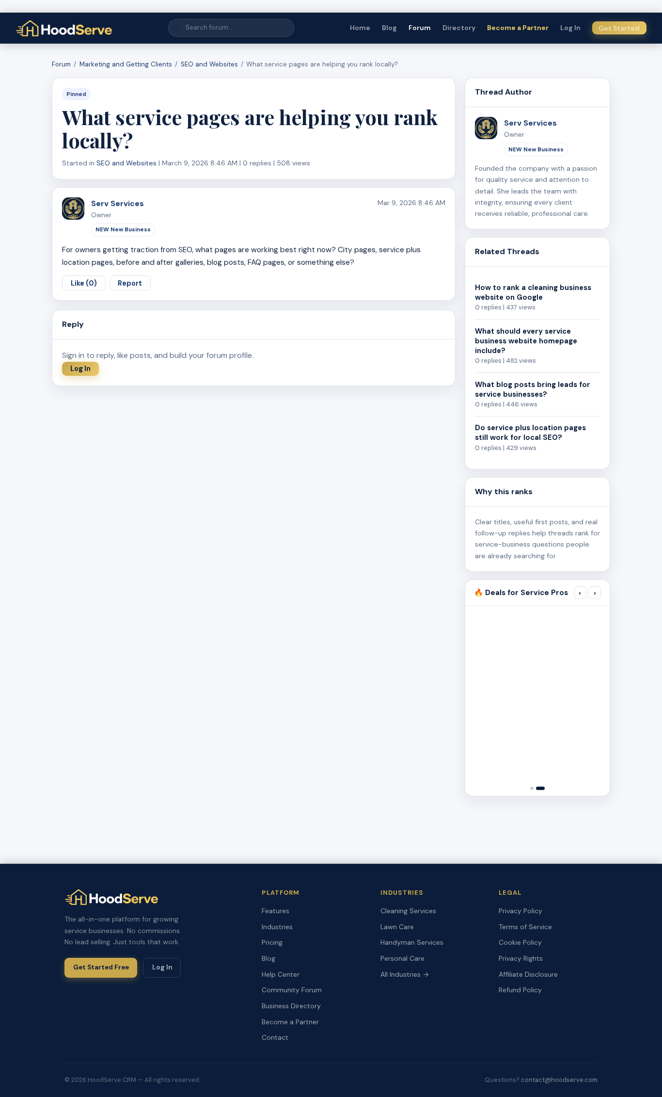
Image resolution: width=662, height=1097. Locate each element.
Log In (570, 27)
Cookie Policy (520, 942)
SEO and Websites (209, 64)
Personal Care (402, 958)
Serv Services (117, 203)
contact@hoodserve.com (559, 1080)
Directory (458, 27)
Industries (277, 926)
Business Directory (291, 1005)
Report (130, 283)
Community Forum (292, 989)
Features (275, 910)
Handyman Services (411, 942)
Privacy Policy (520, 910)
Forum (420, 27)
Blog (389, 27)
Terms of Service (525, 926)
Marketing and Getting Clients (125, 64)
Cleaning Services (408, 910)
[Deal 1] (532, 788)
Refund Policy (520, 989)
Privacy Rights (521, 958)
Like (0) (84, 283)
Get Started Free (101, 967)
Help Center (280, 974)
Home (360, 27)
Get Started (619, 28)
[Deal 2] (540, 788)
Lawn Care (397, 926)
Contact (275, 1037)
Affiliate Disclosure (528, 974)
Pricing (272, 942)
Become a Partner (518, 27)
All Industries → (404, 974)
